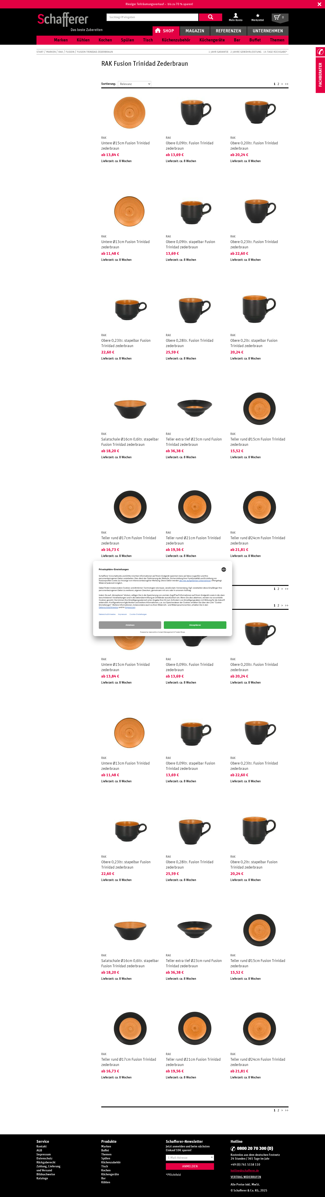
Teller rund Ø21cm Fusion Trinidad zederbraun (193, 540)
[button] (319, 4)
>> (287, 84)
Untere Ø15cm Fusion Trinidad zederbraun (125, 146)
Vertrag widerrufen (246, 1177)
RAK (61, 51)
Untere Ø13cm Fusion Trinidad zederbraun (125, 244)
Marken (51, 51)
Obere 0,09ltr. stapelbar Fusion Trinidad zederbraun (190, 244)
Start (40, 51)
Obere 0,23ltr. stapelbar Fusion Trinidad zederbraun (126, 343)
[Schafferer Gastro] (69, 17)
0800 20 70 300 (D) (255, 1148)
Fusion (70, 51)
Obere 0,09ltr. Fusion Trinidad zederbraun (189, 146)
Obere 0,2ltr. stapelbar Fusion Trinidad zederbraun (253, 343)
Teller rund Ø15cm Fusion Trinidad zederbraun (257, 442)
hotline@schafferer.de (245, 1170)
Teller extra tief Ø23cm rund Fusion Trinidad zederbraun (194, 442)
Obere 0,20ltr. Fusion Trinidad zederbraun (254, 146)
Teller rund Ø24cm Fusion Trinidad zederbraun (257, 540)
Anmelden (190, 1166)
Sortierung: (108, 83)
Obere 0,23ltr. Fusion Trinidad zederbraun (254, 244)
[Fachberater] (320, 92)
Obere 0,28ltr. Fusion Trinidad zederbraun (189, 343)
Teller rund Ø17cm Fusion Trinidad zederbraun (128, 540)
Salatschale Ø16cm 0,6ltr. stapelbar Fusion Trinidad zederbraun (130, 442)
